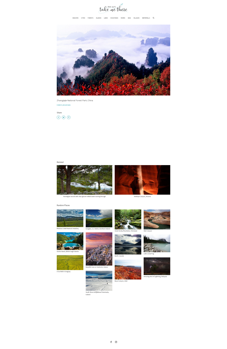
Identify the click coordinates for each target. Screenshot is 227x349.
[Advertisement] (113, 140)
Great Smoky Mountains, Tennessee (126, 231)
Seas (129, 18)
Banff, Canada (119, 256)
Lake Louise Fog (149, 254)
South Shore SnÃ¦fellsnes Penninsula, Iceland (97, 293)
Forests (90, 18)
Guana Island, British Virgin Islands (68, 251)
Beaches (75, 18)
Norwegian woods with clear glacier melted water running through (84, 196)
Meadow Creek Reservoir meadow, (68, 229)
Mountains (114, 18)
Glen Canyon (148, 231)
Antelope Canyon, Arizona (142, 196)
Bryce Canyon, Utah (121, 281)
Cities (83, 18)
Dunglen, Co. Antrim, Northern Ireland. (98, 229)
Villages (136, 18)
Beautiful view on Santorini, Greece (97, 267)
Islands (98, 18)
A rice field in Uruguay (63, 272)
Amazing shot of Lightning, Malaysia (155, 276)
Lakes (106, 18)
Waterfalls (146, 18)
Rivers (123, 18)
